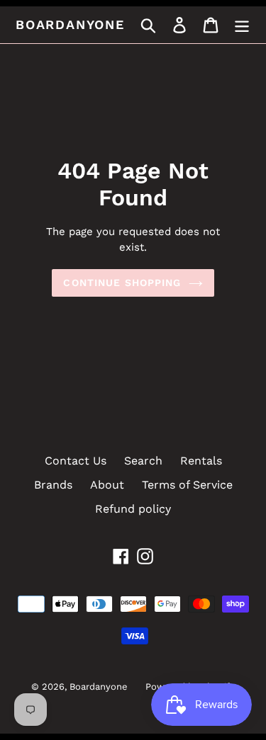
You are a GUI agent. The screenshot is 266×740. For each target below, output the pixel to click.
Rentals (201, 460)
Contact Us (75, 460)
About (107, 484)
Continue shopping (122, 282)
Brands (53, 484)
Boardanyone (70, 24)
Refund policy (133, 509)
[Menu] (241, 25)
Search (143, 460)
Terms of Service (187, 484)
